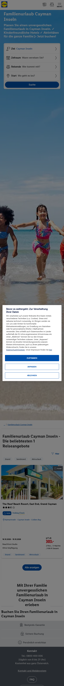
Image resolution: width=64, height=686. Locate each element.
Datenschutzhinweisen (15, 350)
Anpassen (32, 367)
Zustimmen (32, 358)
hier (50, 350)
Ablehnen (32, 375)
